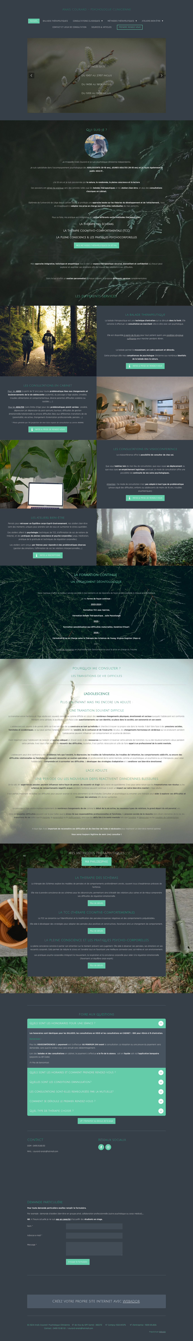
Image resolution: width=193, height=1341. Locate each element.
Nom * (30, 1226)
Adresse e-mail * (34, 1235)
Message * (32, 1244)
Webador (131, 1301)
